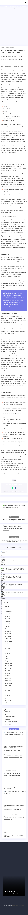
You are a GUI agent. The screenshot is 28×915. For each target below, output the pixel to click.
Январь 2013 (8, 661)
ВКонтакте (13, 491)
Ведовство (7, 711)
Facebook (15, 488)
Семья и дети (8, 724)
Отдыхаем (7, 719)
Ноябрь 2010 (8, 700)
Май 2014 (7, 621)
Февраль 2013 (8, 658)
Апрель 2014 (8, 623)
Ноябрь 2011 (8, 685)
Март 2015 (7, 606)
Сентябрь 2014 (8, 611)
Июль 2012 (7, 670)
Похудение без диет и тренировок (13, 551)
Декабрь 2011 (8, 683)
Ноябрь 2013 (8, 636)
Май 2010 (7, 703)
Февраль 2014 (8, 628)
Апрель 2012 (8, 678)
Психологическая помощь (11, 721)
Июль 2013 (7, 646)
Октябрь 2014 (8, 609)
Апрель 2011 (8, 695)
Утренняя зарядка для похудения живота (13, 813)
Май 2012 (7, 675)
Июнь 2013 (7, 648)
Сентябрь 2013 (8, 641)
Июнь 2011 (7, 690)
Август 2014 (8, 614)
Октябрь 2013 (8, 638)
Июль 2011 (7, 688)
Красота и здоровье (10, 716)
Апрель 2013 (8, 653)
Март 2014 (7, 626)
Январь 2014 (8, 631)
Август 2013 (8, 643)
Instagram (23, 491)
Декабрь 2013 (8, 633)
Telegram (17, 491)
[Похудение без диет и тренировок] (14, 857)
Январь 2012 (8, 680)
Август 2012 (8, 668)
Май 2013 (7, 651)
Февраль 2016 (8, 604)
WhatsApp (13, 488)
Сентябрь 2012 (8, 665)
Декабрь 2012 (8, 663)
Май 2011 (7, 693)
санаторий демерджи (16, 905)
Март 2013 (7, 656)
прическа (14, 480)
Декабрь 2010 (8, 698)
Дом (6, 714)
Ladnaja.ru (9, 2)
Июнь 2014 (7, 619)
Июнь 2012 (7, 673)
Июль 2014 (7, 616)
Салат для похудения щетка (12, 560)
